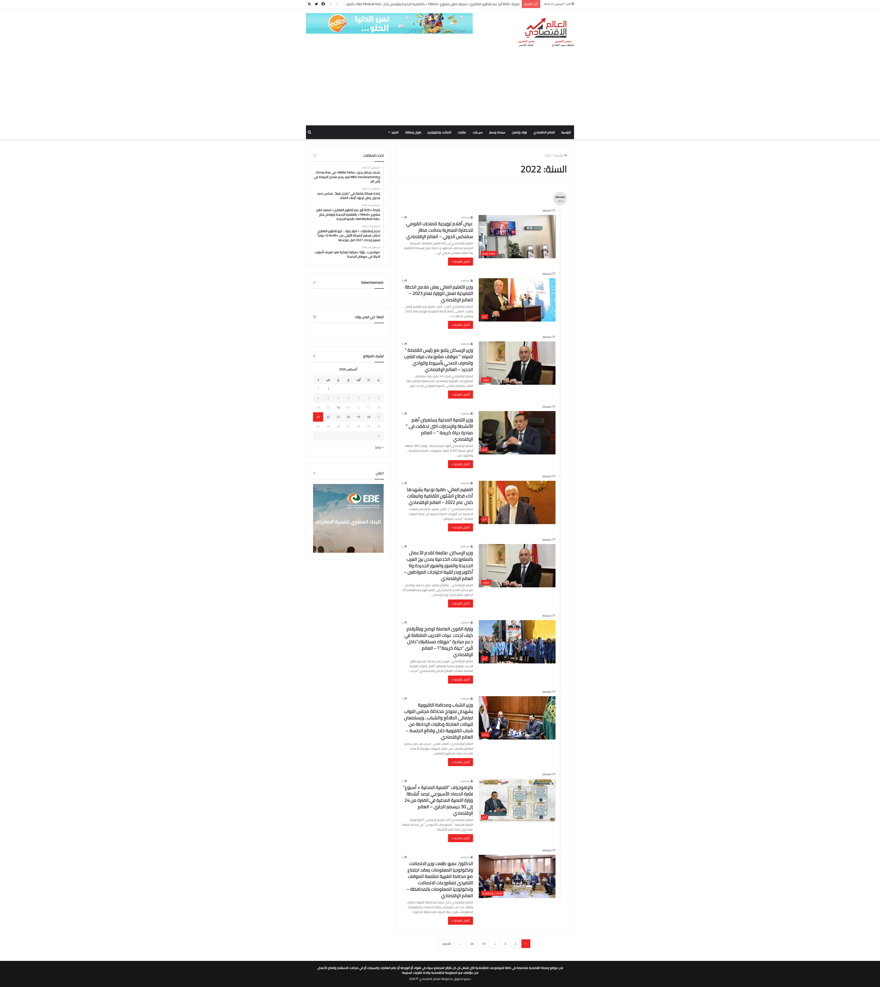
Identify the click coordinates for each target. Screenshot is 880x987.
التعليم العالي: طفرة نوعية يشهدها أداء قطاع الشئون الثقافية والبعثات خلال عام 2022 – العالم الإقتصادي (440, 495)
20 (471, 943)
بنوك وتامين (519, 132)
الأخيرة (447, 943)
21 (338, 417)
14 (338, 407)
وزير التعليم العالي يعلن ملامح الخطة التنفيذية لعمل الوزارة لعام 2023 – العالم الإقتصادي (439, 293)
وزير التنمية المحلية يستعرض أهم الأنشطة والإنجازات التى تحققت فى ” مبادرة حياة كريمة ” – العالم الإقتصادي (439, 429)
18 (368, 417)
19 (358, 417)
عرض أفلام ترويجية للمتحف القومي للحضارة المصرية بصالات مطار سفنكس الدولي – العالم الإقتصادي (439, 230)
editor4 (465, 217)
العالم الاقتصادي (544, 132)
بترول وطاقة (413, 132)
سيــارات (478, 132)
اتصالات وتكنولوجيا (439, 132)
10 (483, 943)
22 (328, 417)
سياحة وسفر (497, 132)
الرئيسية (566, 132)
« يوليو (379, 447)
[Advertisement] (440, 91)
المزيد (395, 132)
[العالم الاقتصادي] (545, 32)
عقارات (462, 132)
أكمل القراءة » (460, 261)
